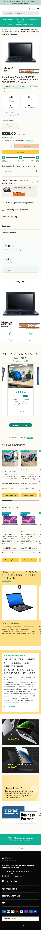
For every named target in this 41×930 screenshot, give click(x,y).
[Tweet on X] (8, 217)
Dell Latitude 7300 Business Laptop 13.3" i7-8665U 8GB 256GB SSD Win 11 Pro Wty (10, 475)
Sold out (27, 146)
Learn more (6, 581)
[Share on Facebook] (12, 217)
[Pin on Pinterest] (16, 217)
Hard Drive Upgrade (22, 188)
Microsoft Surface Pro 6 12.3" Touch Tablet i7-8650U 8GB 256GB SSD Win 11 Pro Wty (28, 475)
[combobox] (20, 13)
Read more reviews (20, 425)
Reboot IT (9, 925)
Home (4, 29)
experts (30, 438)
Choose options (19, 194)
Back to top (20, 848)
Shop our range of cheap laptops (20, 25)
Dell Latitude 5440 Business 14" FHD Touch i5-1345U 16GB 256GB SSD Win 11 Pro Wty (28, 538)
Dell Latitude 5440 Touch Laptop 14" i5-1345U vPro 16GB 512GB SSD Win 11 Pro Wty (10, 538)
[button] (19, 420)
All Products (14, 29)
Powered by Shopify (18, 925)
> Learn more (9, 707)
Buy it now (20, 152)
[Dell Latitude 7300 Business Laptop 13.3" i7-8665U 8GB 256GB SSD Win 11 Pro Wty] (10, 458)
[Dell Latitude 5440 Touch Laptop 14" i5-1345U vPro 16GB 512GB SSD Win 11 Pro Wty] (10, 520)
